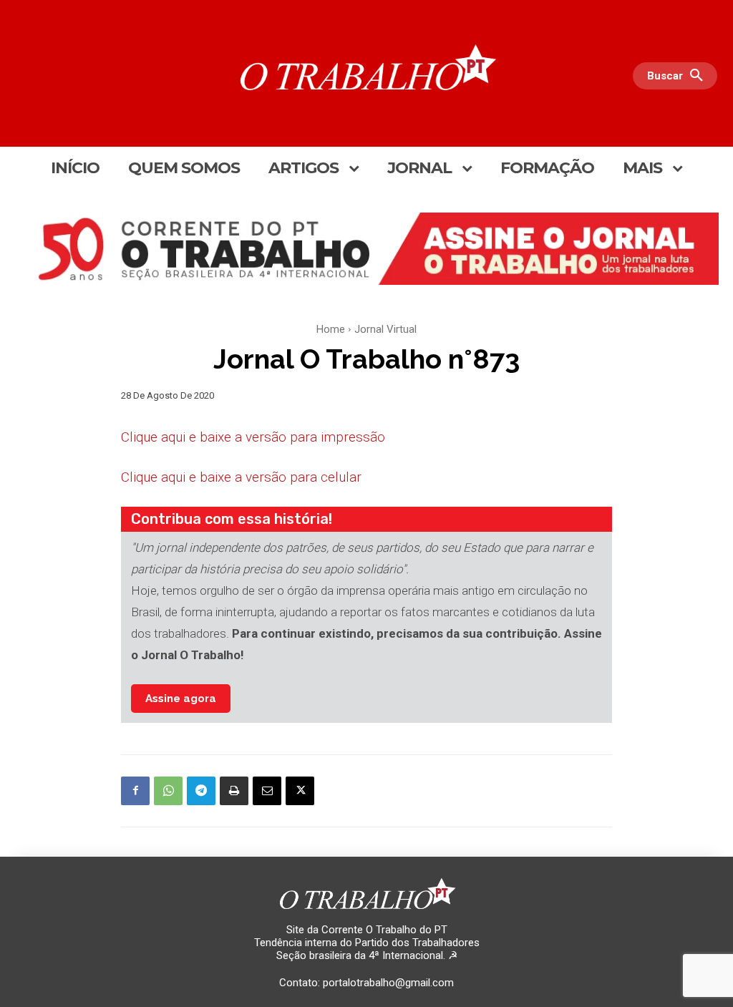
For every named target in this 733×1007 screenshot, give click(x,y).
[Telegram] (201, 791)
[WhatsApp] (168, 791)
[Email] (267, 791)
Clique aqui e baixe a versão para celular (241, 477)
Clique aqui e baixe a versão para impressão (253, 437)
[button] (678, 75)
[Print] (234, 791)
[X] (300, 791)
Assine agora (180, 698)
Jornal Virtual (385, 329)
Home (330, 329)
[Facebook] (135, 791)
